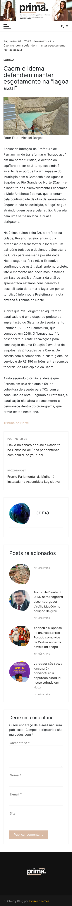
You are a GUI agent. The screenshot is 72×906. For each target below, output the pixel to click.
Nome (15, 775)
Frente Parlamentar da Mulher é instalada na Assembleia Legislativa (33, 479)
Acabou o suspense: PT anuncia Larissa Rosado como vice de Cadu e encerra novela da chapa (48, 637)
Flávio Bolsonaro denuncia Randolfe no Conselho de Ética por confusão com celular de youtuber (33, 450)
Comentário (20, 743)
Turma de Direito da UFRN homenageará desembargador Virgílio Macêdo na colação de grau (48, 601)
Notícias (9, 60)
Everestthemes (39, 901)
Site (13, 813)
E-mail (16, 794)
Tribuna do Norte (16, 423)
